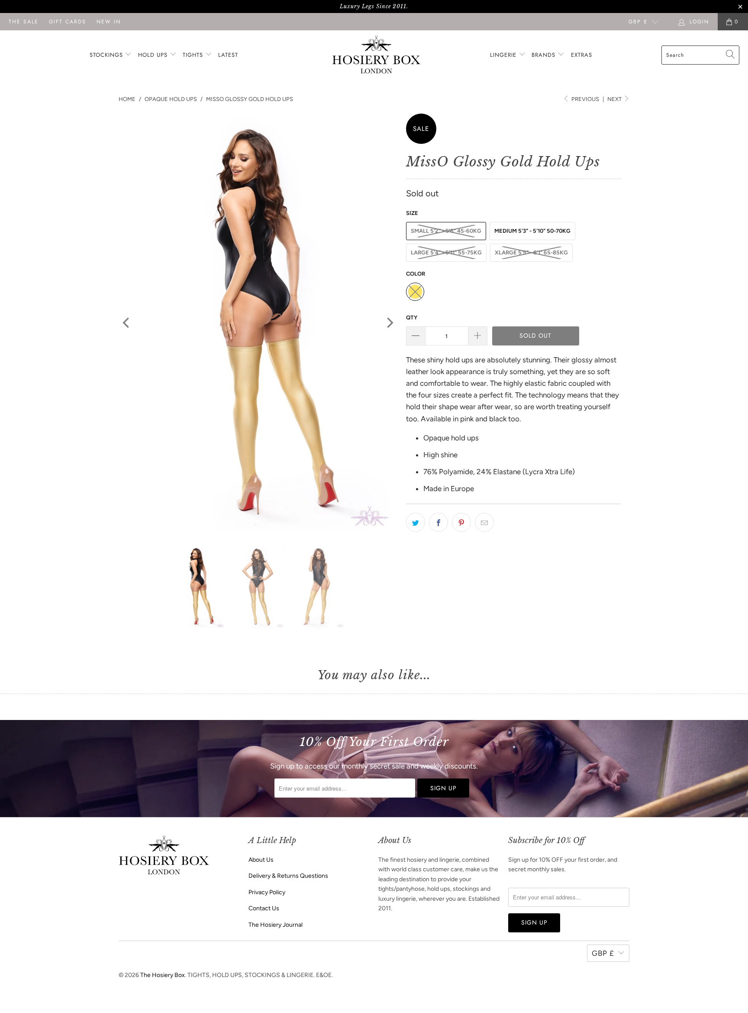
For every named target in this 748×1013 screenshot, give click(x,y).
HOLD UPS (154, 55)
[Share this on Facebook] (438, 522)
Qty (411, 317)
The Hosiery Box (162, 975)
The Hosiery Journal (275, 924)
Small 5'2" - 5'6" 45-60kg (446, 231)
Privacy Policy (266, 892)
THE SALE (24, 22)
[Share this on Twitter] (415, 522)
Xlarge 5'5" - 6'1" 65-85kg (531, 252)
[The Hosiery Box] (376, 55)
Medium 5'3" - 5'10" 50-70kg (532, 231)
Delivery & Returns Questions (288, 875)
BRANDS (543, 55)
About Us (261, 859)
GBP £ (638, 22)
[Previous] (126, 323)
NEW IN (109, 22)
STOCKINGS (107, 55)
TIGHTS (194, 55)
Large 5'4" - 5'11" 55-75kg (446, 252)
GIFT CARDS (67, 22)
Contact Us (263, 908)
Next (615, 99)
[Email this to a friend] (484, 522)
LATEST (228, 55)
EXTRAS (581, 55)
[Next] (389, 323)
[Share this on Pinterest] (461, 522)
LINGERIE (504, 55)
